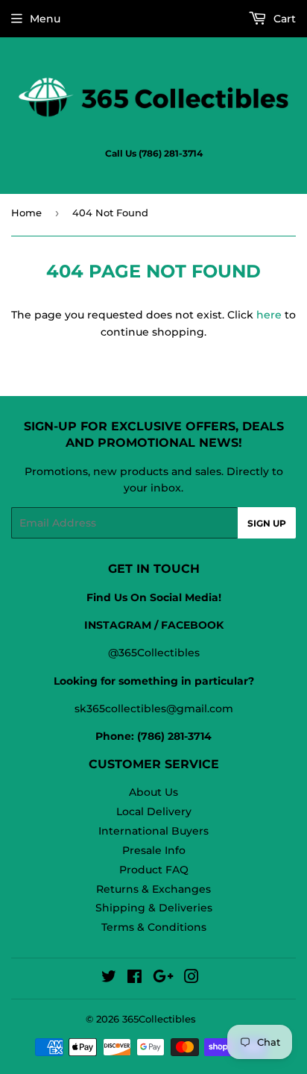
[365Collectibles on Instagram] (191, 978)
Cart (283, 18)
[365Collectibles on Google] (163, 978)
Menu (45, 18)
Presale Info (154, 850)
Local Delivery (154, 811)
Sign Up (266, 523)
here (269, 314)
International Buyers (153, 831)
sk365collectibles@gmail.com (154, 708)
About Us (153, 792)
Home (26, 213)
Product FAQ (154, 869)
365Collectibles (159, 1019)
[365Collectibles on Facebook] (134, 978)
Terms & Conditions (153, 927)
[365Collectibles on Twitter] (108, 978)
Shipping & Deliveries (153, 907)
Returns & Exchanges (153, 889)
